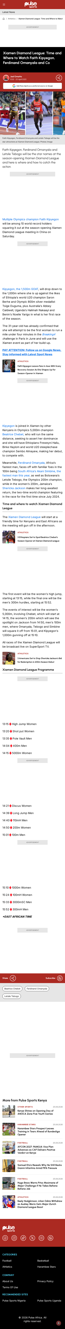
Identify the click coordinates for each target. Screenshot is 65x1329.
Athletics (11, 19)
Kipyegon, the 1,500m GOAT (20, 289)
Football (23, 1143)
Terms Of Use (10, 1287)
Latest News (8, 12)
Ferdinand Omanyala (37, 988)
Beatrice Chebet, (13, 434)
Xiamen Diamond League (24, 517)
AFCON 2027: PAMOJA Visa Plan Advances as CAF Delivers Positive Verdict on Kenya (36, 1149)
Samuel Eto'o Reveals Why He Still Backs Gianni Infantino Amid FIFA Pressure (40, 1166)
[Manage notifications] (58, 1323)
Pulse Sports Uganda (49, 1300)
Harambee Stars (27, 1124)
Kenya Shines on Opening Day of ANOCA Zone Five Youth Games (36, 1112)
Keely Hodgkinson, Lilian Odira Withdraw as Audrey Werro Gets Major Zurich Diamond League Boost (40, 1204)
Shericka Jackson (13, 488)
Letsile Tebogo (11, 996)
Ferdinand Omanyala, (31, 462)
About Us (7, 1281)
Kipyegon (8, 425)
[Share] (59, 78)
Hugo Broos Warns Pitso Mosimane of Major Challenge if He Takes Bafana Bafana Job (38, 1185)
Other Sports (25, 1107)
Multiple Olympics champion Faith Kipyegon (30, 219)
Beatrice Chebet (12, 988)
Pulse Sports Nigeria (14, 1300)
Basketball (43, 1260)
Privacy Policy (45, 1281)
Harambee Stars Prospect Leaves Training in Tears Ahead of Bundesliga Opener (39, 1131)
